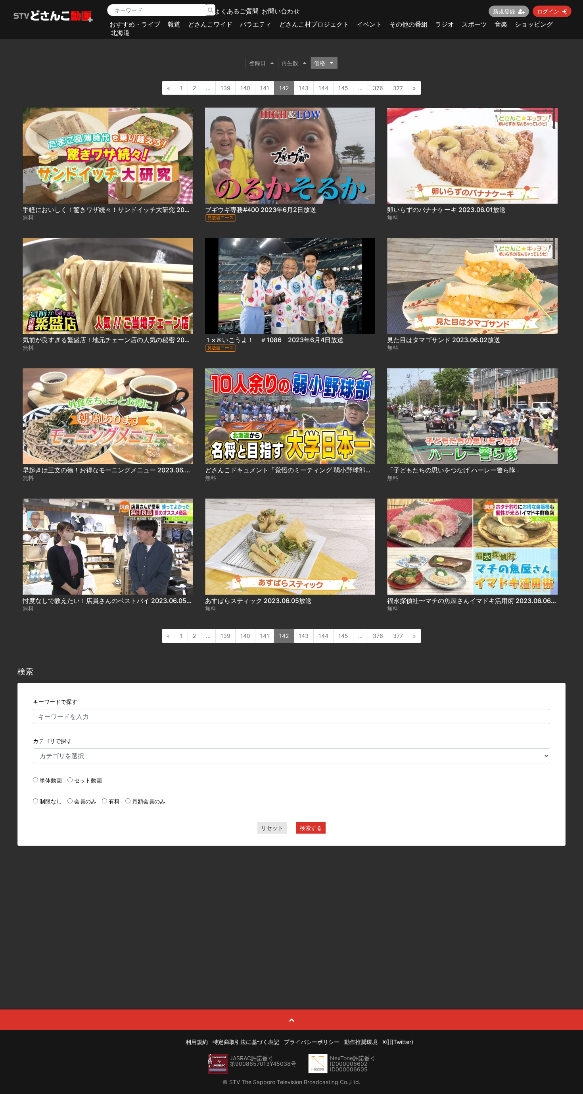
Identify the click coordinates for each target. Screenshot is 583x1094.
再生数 (290, 63)
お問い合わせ (281, 11)
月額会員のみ (148, 801)
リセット (272, 827)
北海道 (120, 33)
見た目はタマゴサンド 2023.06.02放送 (443, 340)
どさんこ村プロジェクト (314, 24)
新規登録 (504, 11)
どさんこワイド (210, 24)
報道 (174, 24)
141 (264, 88)
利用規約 (197, 1041)
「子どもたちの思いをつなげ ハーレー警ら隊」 (454, 470)
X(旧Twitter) (397, 1041)
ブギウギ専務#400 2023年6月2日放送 (260, 210)
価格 (319, 63)
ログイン (548, 11)
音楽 (501, 24)
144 (323, 88)
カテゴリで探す (52, 741)
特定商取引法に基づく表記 (246, 1041)
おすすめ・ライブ (134, 24)
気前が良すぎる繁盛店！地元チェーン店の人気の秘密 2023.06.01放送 (123, 340)
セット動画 (88, 780)
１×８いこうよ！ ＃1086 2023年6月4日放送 (274, 340)
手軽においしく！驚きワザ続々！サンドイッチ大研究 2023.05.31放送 (123, 210)
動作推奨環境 (361, 1041)
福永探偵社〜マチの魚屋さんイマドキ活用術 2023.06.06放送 (475, 601)
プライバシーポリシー (311, 1041)
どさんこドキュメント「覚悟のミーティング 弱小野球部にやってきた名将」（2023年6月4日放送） (348, 470)
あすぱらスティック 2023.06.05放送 (258, 601)
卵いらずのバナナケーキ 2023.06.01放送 (446, 210)
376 (378, 88)
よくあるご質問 (236, 11)
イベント (369, 24)
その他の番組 (408, 24)
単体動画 (51, 780)
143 (304, 88)
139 (225, 88)
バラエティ (256, 24)
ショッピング (534, 24)
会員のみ (85, 801)
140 (245, 88)
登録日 (257, 63)
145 (343, 88)
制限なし (51, 801)
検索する (311, 827)
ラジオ (444, 24)
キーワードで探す (55, 701)
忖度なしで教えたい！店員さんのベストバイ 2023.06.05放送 (111, 601)
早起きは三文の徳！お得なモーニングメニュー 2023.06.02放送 (114, 470)
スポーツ (474, 24)
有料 (114, 801)
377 (398, 88)
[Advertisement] (291, 909)
